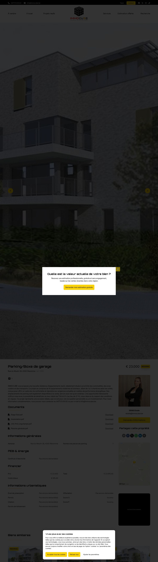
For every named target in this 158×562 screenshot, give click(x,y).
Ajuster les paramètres (91, 554)
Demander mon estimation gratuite (79, 287)
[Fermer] (118, 269)
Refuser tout (74, 554)
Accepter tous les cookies (56, 554)
